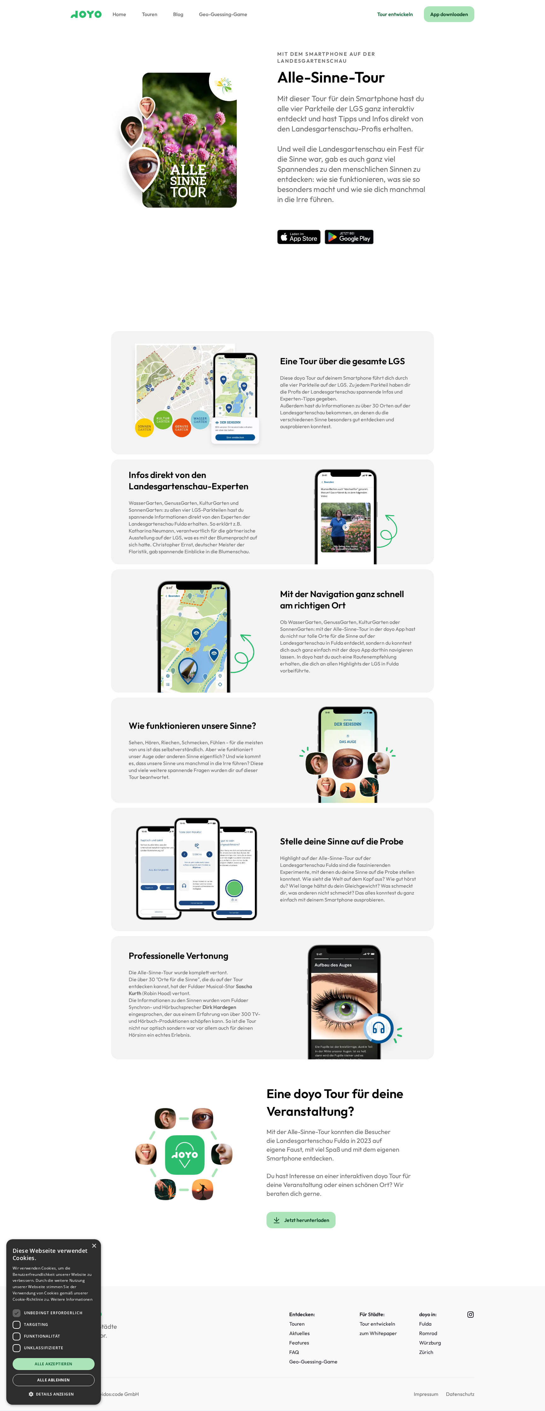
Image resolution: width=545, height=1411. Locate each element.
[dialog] (53, 1322)
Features (299, 1342)
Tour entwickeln (395, 14)
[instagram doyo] (465, 1314)
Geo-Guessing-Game (223, 14)
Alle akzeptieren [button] (53, 1364)
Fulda (425, 1324)
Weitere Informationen (71, 1299)
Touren (149, 14)
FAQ (294, 1352)
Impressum (426, 1394)
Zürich (426, 1352)
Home (119, 14)
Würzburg (430, 1342)
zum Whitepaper (378, 1333)
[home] (86, 14)
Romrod (428, 1333)
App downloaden (449, 14)
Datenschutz (460, 1394)
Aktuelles (299, 1333)
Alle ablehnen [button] (53, 1380)
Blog (178, 14)
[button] (54, 1394)
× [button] (93, 1246)
